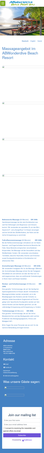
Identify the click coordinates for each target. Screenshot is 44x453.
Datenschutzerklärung (10, 372)
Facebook (8, 367)
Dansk (40, 41)
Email (6, 364)
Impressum (6, 370)
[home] (22, 3)
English (33, 41)
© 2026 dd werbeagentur (11, 376)
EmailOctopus (28, 440)
